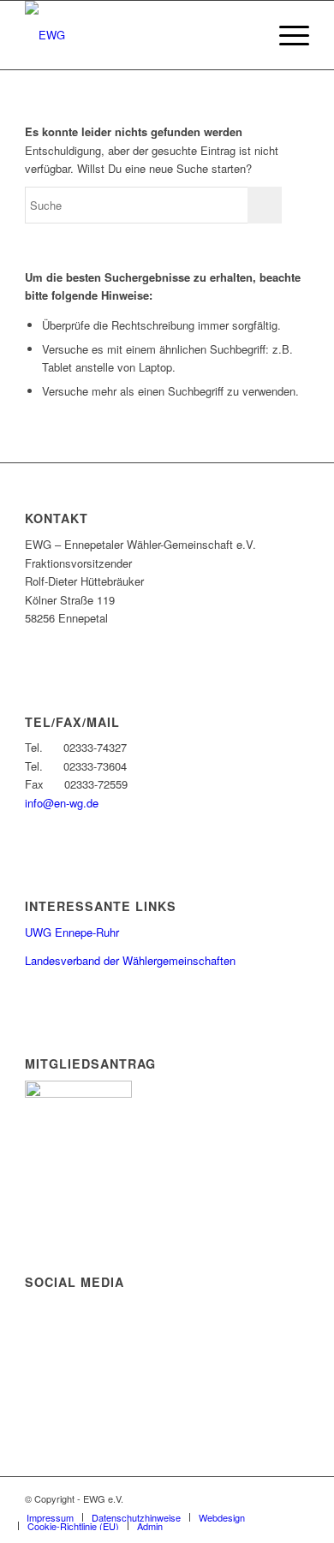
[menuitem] (285, 35)
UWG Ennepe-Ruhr (72, 932)
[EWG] (138, 35)
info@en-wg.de (61, 803)
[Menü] (285, 35)
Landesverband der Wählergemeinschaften (130, 960)
